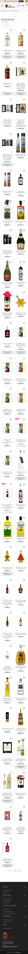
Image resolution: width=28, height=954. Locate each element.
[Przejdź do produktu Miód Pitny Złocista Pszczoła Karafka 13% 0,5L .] (20, 654)
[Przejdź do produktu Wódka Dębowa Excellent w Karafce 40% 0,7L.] (7, 747)
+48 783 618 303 (7, 943)
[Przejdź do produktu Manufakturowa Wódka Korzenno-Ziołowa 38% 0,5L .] (7, 397)
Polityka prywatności (8, 919)
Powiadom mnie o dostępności (7, 57)
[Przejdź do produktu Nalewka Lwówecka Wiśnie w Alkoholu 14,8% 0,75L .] (7, 301)
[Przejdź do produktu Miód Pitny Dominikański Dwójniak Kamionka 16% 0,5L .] (7, 654)
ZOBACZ (21, 1)
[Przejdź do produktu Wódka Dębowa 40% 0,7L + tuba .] (7, 717)
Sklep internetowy (13, 952)
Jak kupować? (6, 921)
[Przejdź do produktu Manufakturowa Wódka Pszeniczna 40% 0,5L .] (7, 460)
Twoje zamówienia (7, 898)
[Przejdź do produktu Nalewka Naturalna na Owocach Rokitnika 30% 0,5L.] (7, 686)
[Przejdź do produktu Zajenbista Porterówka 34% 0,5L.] (20, 179)
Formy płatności (6, 909)
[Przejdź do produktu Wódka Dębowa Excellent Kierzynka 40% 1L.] (20, 717)
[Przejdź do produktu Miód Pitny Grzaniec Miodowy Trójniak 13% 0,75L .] (7, 270)
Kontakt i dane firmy (7, 928)
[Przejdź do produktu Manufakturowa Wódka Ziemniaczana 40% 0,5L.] (7, 428)
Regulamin (5, 892)
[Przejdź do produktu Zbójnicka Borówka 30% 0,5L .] (20, 270)
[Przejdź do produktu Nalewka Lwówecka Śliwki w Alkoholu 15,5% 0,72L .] (20, 781)
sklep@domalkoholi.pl (10, 946)
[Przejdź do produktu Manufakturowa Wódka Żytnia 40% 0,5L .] (20, 428)
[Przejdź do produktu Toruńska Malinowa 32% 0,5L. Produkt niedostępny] (7, 331)
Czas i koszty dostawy (8, 911)
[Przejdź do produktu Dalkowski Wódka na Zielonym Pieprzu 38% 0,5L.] (20, 686)
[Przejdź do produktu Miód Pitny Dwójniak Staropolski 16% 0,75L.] (20, 621)
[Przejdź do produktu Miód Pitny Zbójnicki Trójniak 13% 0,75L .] (20, 239)
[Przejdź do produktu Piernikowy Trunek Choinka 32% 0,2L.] (20, 555)
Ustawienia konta (7, 900)
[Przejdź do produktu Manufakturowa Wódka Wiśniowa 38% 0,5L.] (7, 367)
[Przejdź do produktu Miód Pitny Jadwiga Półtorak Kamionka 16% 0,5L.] (20, 588)
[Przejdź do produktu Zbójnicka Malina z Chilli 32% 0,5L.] (20, 493)
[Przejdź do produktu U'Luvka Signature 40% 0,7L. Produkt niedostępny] (20, 460)
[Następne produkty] (15, 870)
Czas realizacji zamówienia (9, 913)
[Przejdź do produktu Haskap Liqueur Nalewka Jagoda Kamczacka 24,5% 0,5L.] (7, 239)
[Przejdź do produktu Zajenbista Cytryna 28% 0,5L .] (20, 526)
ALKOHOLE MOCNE (13, 10)
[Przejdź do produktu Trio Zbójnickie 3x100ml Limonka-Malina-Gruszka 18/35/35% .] (20, 815)
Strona (8, 870)
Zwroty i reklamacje (7, 890)
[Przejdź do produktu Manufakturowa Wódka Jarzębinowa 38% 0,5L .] (20, 367)
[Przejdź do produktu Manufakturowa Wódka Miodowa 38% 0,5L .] (20, 397)
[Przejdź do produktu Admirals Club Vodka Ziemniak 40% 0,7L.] (20, 142)
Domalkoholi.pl (4, 10)
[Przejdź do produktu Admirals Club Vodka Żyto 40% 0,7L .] (7, 179)
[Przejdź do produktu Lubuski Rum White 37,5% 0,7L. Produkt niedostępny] (7, 38)
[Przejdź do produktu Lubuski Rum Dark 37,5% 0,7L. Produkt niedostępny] (7, 71)
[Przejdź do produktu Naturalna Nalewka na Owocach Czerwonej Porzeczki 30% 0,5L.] (7, 493)
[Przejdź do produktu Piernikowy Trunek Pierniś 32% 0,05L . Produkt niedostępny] (7, 555)
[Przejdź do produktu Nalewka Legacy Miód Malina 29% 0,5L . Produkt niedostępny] (7, 847)
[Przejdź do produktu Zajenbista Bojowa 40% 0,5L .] (7, 210)
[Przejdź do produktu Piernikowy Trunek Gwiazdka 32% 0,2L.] (20, 301)
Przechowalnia (6, 902)
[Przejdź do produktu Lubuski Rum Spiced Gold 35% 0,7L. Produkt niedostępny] (20, 38)
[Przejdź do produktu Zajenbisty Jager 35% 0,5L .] (20, 210)
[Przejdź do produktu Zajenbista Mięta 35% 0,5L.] (7, 526)
